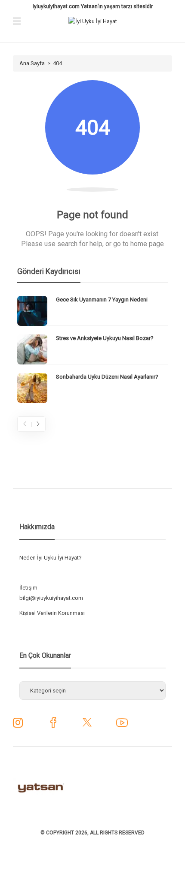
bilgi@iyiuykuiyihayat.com (51, 598)
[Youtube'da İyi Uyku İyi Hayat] (122, 725)
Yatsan (89, 6)
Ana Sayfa (32, 63)
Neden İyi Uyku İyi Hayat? (50, 557)
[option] (92, 349)
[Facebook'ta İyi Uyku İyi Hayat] (53, 725)
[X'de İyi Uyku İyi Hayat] (87, 725)
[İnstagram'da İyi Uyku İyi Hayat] (18, 725)
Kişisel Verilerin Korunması (52, 613)
